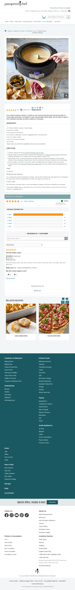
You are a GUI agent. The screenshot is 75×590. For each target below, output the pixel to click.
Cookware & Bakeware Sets (13, 381)
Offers (6, 454)
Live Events (57, 21)
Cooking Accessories (45, 367)
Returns (41, 542)
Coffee (41, 434)
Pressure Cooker (44, 443)
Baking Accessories (45, 361)
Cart (6, 539)
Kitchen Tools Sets (44, 392)
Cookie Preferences (37, 584)
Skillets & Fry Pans (10, 378)
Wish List (56, 11)
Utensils (41, 389)
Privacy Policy (13, 581)
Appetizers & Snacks (18, 31)
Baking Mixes (43, 401)
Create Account (35, 11)
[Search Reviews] (66, 238)
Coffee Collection (10, 473)
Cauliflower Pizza (22, 336)
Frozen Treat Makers (45, 437)
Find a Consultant (10, 551)
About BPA (62, 581)
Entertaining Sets (10, 400)
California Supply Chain (26, 581)
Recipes (10, 31)
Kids (40, 375)
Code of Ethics (43, 526)
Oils (40, 418)
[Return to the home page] (5, 31)
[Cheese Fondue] (37, 68)
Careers (41, 523)
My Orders (44, 11)
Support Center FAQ (45, 551)
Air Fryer (41, 428)
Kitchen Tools (44, 358)
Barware (7, 389)
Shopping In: (64, 11)
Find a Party (8, 545)
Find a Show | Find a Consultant (60, 8)
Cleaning (41, 364)
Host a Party (8, 542)
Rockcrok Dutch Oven (52, 154)
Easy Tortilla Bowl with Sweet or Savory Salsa (57, 336)
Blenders (41, 431)
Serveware (8, 394)
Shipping (41, 545)
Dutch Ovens (9, 370)
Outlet (6, 460)
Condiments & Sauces (45, 404)
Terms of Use (38, 581)
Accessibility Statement (51, 581)
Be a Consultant (47, 21)
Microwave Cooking (45, 378)
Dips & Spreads (43, 409)
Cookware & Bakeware (13, 358)
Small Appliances (45, 425)
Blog (6, 488)
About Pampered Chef (45, 514)
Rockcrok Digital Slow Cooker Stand (31, 164)
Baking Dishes (9, 361)
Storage (41, 386)
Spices (41, 421)
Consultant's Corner (10, 554)
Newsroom (42, 517)
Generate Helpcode (44, 565)
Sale (6, 451)
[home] (37, 571)
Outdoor (7, 392)
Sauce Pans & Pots (10, 375)
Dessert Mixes (43, 406)
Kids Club (7, 470)
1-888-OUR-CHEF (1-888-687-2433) (50, 554)
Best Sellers (8, 476)
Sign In (28, 11)
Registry (50, 11)
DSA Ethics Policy (44, 529)
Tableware (8, 397)
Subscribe (52, 502)
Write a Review (29, 201)
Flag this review (10, 278)
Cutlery (41, 370)
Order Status (43, 539)
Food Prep (42, 372)
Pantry (41, 398)
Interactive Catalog (10, 479)
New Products (9, 468)
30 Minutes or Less (31, 31)
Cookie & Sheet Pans (11, 367)
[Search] (68, 17)
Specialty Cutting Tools (45, 384)
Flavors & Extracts (44, 412)
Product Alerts (43, 548)
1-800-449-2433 (43, 557)
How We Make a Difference (47, 520)
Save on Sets (9, 457)
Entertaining (9, 386)
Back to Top (37, 290)
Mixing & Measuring (45, 381)
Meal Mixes (42, 415)
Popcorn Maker (43, 440)
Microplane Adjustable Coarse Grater (33, 152)
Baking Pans (8, 364)
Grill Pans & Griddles (11, 372)
